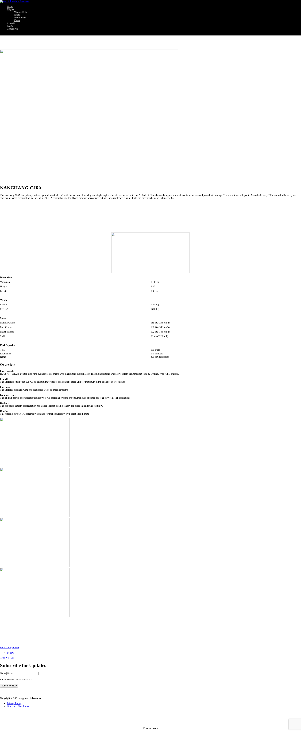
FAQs (10, 26)
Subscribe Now (9, 685)
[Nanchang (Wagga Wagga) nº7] (35, 616)
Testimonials (20, 17)
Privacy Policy (14, 703)
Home (10, 6)
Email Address (7, 679)
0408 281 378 (7, 658)
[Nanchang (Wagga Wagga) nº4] (35, 566)
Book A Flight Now (9, 647)
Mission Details (21, 12)
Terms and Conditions (18, 706)
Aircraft (11, 23)
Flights (10, 9)
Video (17, 20)
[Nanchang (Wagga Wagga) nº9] (35, 466)
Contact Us (12, 28)
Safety (17, 15)
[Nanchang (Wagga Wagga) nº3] (35, 516)
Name (3, 673)
